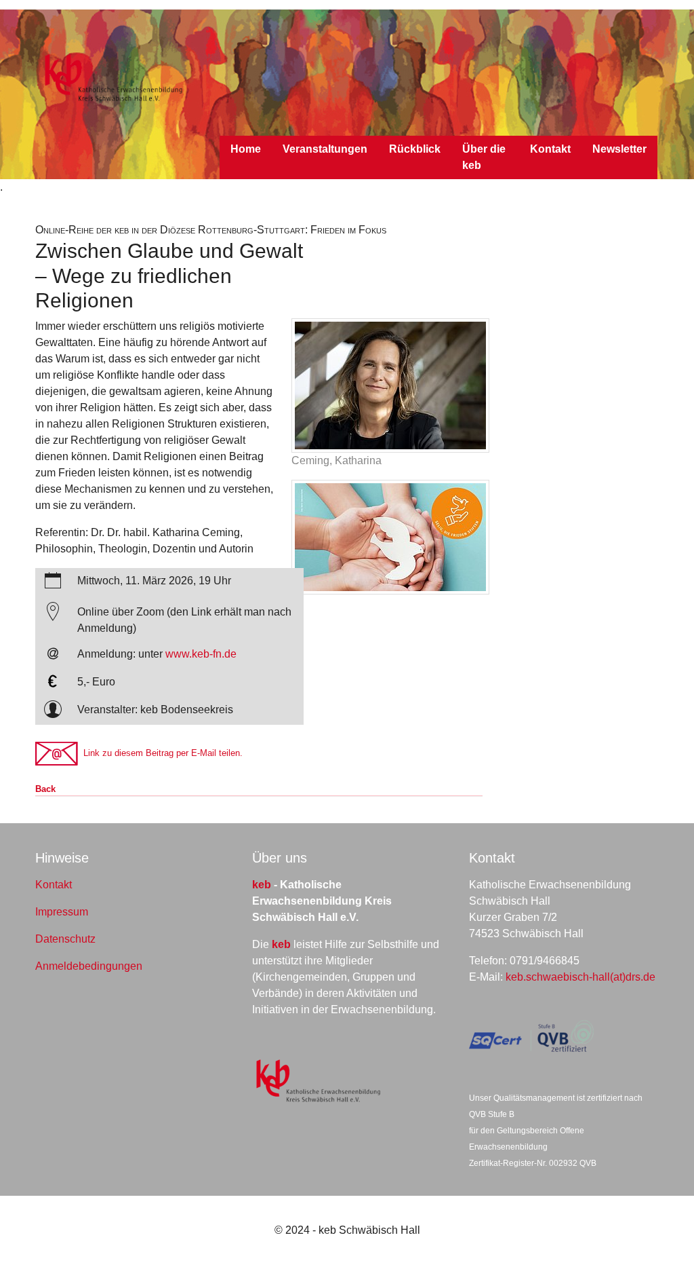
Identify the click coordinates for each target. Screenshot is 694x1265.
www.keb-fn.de (201, 654)
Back (45, 789)
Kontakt (53, 884)
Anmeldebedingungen (88, 966)
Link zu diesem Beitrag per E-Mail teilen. (160, 753)
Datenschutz (65, 939)
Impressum (61, 912)
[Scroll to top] (664, 1235)
